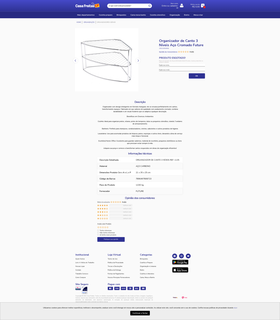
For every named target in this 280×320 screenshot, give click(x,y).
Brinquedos (144, 259)
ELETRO (186, 15)
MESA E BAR (198, 15)
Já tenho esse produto (108, 235)
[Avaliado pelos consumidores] (84, 290)
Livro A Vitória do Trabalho (84, 263)
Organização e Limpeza (148, 266)
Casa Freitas (87, 5)
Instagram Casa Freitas (181, 256)
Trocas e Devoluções (115, 266)
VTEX (184, 297)
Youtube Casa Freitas (188, 256)
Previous (75, 60)
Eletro (142, 270)
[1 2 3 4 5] (102, 227)
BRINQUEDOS (121, 15)
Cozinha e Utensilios (147, 274)
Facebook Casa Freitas (174, 256)
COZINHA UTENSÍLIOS (157, 15)
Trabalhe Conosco (81, 274)
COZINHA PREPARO (105, 15)
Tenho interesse (106, 230)
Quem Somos (80, 259)
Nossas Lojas (80, 266)
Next (138, 60)
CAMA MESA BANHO (138, 15)
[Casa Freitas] (78, 22)
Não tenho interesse (107, 233)
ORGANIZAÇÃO (175, 15)
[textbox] (129, 6)
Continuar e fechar (140, 313)
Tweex (175, 298)
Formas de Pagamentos (116, 274)
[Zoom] (106, 59)
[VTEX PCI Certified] (78, 288)
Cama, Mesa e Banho (147, 277)
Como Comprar (80, 277)
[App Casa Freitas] (180, 262)
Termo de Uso (112, 259)
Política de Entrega (114, 270)
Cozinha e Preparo (146, 263)
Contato (78, 270)
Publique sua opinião (111, 239)
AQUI (235, 308)
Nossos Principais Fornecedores (119, 277)
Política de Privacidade (115, 263)
